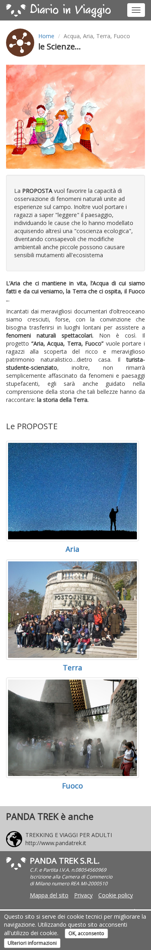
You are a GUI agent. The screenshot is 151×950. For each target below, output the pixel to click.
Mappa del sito (49, 895)
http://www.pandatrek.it (55, 843)
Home (46, 36)
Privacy (83, 895)
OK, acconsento (86, 933)
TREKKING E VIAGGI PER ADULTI (68, 835)
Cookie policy (115, 895)
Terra (72, 667)
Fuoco (72, 785)
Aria (72, 549)
